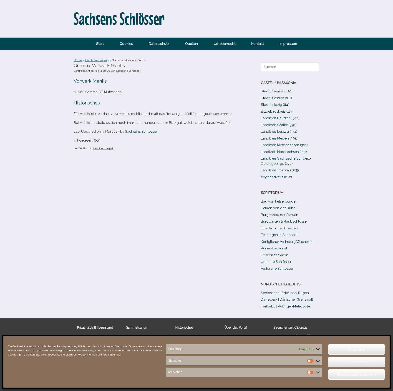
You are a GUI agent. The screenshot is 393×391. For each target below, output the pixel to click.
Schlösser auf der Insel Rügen (285, 293)
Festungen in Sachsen (278, 235)
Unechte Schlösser (276, 262)
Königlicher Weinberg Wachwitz (286, 242)
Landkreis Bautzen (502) (280, 118)
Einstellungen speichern (356, 375)
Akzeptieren (356, 350)
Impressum (288, 44)
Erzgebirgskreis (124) (277, 111)
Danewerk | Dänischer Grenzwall (287, 299)
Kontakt (257, 44)
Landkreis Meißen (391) (279, 138)
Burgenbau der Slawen (279, 215)
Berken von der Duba (278, 208)
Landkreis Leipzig (97, 60)
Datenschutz (159, 44)
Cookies (126, 44)
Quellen (191, 44)
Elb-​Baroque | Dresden (279, 228)
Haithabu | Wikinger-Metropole (285, 306)
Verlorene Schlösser (277, 269)
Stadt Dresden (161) (276, 98)
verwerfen (357, 362)
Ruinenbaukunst (274, 248)
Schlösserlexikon (274, 255)
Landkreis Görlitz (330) (278, 125)
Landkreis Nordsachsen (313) (284, 152)
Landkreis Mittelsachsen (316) (284, 145)
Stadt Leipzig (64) (275, 105)
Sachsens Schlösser (128, 70)
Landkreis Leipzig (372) (279, 131)
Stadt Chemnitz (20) (276, 91)
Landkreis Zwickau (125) (280, 170)
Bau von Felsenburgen (279, 201)
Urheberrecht (224, 44)
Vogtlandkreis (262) (276, 177)
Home (78, 60)
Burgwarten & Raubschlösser (284, 221)
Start (100, 44)
